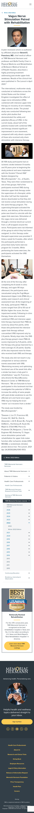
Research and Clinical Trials (17, 754)
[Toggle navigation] (30, 4)
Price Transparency (17, 782)
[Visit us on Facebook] (12, 729)
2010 (8, 568)
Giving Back (17, 759)
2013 (8, 559)
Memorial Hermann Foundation (17, 777)
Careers (17, 791)
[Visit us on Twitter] (21, 729)
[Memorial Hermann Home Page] (9, 4)
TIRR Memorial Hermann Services (13, 465)
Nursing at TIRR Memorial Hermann (13, 496)
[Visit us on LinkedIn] (8, 729)
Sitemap (17, 799)
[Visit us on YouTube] (17, 729)
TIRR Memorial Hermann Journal (15, 506)
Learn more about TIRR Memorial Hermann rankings (17, 646)
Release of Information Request (17, 773)
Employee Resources (17, 764)
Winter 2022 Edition (10, 13)
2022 (10, 526)
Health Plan (17, 787)
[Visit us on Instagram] (26, 729)
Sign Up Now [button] (17, 722)
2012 (8, 562)
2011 (8, 565)
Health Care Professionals (13, 485)
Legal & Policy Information (17, 768)
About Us (17, 750)
